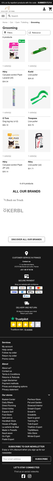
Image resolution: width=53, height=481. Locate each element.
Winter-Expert (34, 436)
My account (7, 346)
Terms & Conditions (11, 374)
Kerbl (30, 71)
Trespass (32, 118)
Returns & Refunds (10, 377)
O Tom (6, 118)
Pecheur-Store (34, 399)
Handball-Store (9, 420)
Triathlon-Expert (35, 426)
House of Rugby (9, 423)
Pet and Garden (35, 402)
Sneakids (32, 414)
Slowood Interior (35, 405)
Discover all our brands (26, 239)
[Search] (9, 16)
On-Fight (6, 436)
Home (5, 22)
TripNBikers (33, 430)
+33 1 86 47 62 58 (26, 269)
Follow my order (9, 352)
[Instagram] (30, 476)
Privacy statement (10, 389)
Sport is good (34, 417)
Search (14, 15)
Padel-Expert (8, 439)
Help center (7, 349)
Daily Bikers (7, 402)
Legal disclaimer (9, 380)
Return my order (9, 355)
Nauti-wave (7, 433)
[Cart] (50, 9)
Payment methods (10, 383)
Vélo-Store (32, 433)
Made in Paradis (9, 430)
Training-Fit (33, 420)
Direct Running (9, 405)
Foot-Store (7, 414)
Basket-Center (8, 399)
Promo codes (8, 358)
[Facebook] (23, 476)
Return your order (26, 313)
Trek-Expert (33, 423)
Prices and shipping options (14, 386)
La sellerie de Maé (10, 426)
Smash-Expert (34, 408)
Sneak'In (32, 411)
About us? (6, 367)
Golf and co (7, 417)
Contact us (26, 261)
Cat (11, 22)
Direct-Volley (8, 408)
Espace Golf (7, 411)
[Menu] (3, 16)
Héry (5, 71)
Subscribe (41, 458)
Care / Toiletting (21, 22)
